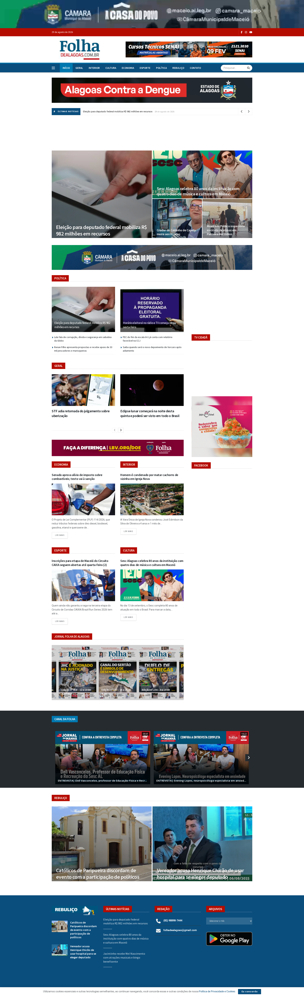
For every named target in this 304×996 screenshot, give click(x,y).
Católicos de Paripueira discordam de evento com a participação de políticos (97, 873)
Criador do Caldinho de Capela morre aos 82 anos (176, 232)
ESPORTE (145, 68)
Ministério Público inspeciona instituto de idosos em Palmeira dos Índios (226, 230)
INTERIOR (94, 68)
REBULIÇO (178, 68)
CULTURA (110, 68)
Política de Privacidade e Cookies (217, 991)
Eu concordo (250, 991)
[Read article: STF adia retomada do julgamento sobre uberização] (83, 390)
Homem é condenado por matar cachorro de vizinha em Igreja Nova (149, 477)
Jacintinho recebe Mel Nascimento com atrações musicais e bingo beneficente (124, 957)
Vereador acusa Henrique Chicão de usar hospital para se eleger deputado (200, 873)
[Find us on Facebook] (241, 32)
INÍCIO (66, 68)
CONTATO (195, 68)
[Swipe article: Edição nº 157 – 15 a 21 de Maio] (117, 672)
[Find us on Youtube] (250, 32)
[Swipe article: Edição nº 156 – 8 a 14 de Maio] (158, 672)
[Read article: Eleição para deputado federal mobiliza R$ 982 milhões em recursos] (83, 309)
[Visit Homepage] (76, 49)
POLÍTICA (161, 68)
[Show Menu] (53, 68)
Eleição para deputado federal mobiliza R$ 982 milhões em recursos (117, 111)
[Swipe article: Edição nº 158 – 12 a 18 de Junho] (77, 672)
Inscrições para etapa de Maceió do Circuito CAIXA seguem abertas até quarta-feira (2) (80, 563)
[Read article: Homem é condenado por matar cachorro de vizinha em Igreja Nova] (152, 499)
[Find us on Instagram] (246, 32)
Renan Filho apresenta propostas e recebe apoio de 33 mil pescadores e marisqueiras (83, 349)
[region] (152, 14)
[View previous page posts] (114, 430)
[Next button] (181, 672)
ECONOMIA (128, 68)
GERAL (79, 68)
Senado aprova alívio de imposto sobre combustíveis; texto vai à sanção (77, 477)
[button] (189, 49)
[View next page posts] (121, 430)
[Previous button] (54, 672)
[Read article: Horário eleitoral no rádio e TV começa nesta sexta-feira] (152, 309)
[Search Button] (248, 68)
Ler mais (61, 535)
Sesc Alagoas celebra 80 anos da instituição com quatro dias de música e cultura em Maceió (198, 191)
